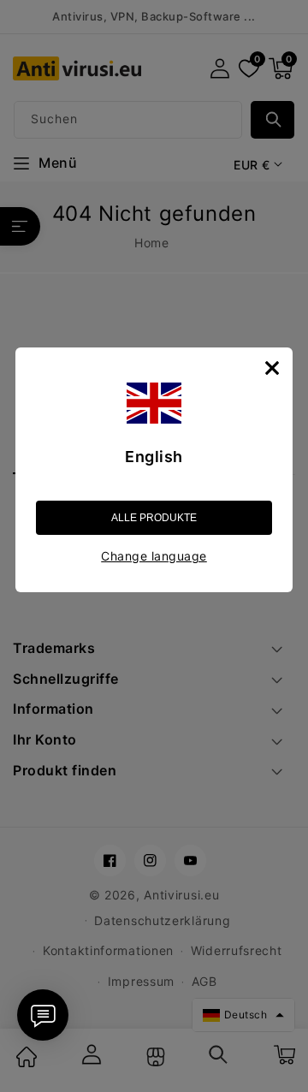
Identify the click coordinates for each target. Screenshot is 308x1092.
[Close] (272, 368)
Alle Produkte (154, 518)
